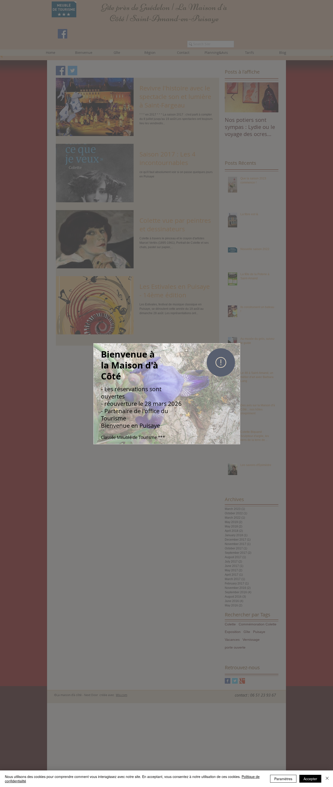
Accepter (310, 778)
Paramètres (283, 778)
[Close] (327, 778)
